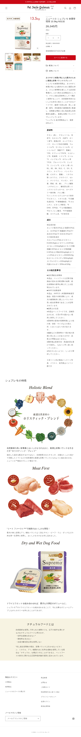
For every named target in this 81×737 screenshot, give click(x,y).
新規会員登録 (45, 706)
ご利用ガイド (45, 687)
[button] (6, 8)
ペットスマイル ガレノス (42, 732)
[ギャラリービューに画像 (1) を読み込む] (9, 57)
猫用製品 (8, 687)
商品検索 (44, 678)
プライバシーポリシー (48, 697)
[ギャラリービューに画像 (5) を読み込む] (9, 66)
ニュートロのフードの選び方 (15, 691)
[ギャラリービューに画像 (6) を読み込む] (18, 66)
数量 (47, 33)
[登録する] (38, 718)
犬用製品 (8, 682)
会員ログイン (45, 701)
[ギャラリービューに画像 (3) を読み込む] (27, 57)
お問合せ (44, 682)
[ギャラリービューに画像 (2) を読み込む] (18, 57)
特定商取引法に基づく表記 (50, 692)
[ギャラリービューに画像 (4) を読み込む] (36, 57)
